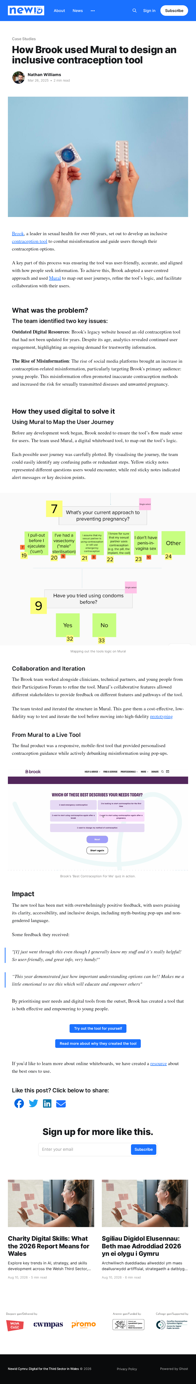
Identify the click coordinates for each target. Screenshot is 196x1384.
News (78, 10)
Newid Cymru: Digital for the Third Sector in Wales (43, 1369)
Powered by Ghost (174, 1369)
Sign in (149, 10)
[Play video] (98, 819)
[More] (92, 10)
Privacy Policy (127, 1369)
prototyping (161, 716)
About (59, 10)
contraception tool (29, 241)
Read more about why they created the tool (98, 1043)
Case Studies (24, 38)
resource (158, 1063)
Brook (18, 233)
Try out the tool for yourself (98, 1028)
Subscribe (174, 10)
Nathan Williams (44, 74)
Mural (55, 278)
